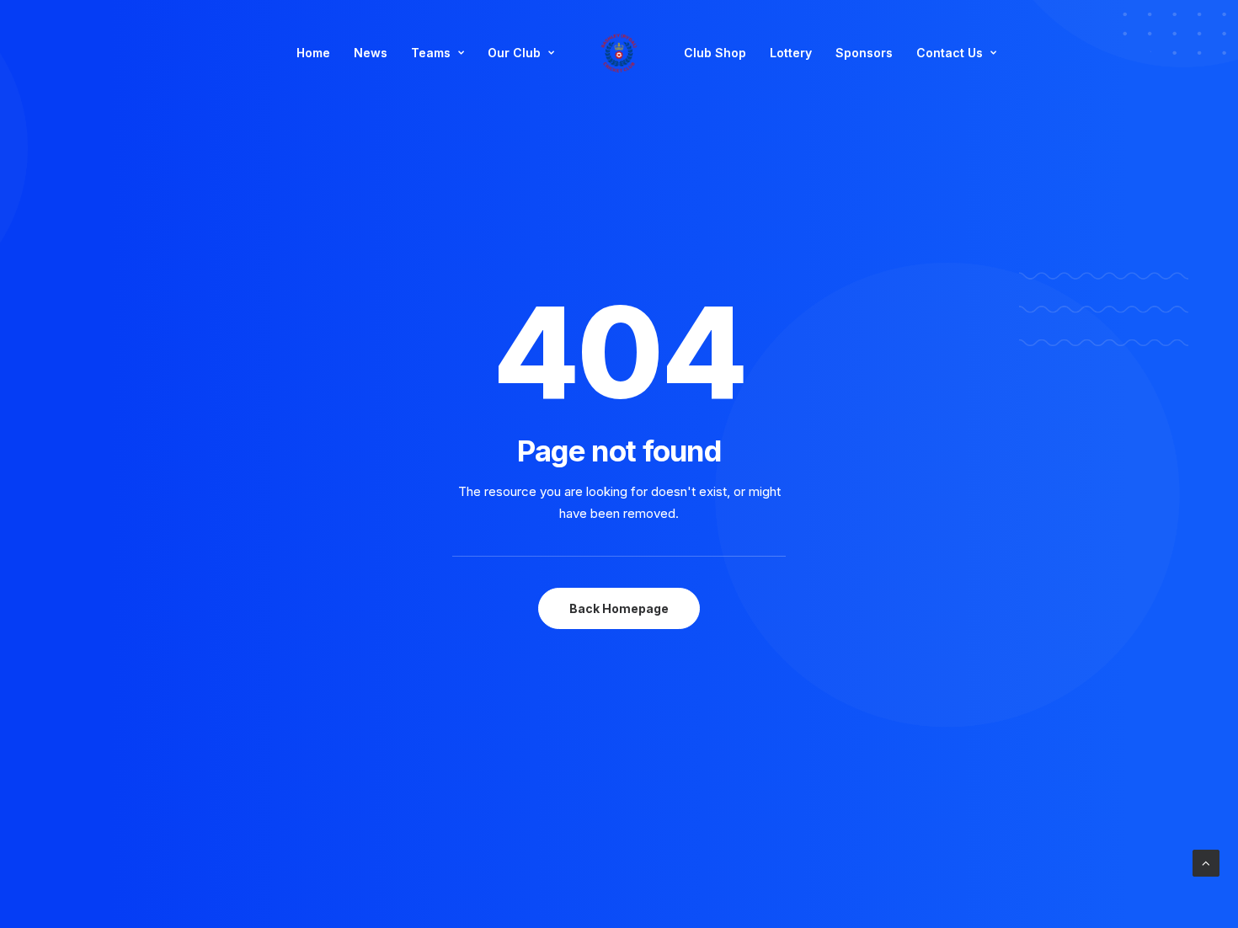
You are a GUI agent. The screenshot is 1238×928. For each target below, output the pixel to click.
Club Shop (715, 52)
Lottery (791, 52)
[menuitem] (313, 53)
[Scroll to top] (1206, 862)
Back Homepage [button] (619, 608)
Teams (431, 52)
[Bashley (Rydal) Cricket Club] (619, 53)
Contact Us (949, 52)
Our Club (514, 52)
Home (313, 52)
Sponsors (864, 52)
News (370, 52)
